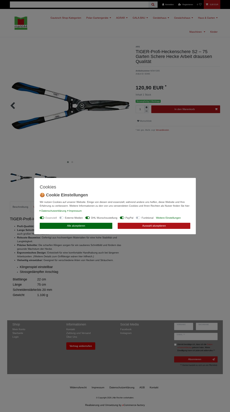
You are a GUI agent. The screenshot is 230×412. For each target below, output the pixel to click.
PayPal (129, 217)
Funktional (147, 217)
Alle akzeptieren (76, 225)
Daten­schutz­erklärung (53, 210)
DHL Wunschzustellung (104, 217)
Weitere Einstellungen (168, 217)
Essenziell (51, 217)
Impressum (75, 210)
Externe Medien (74, 217)
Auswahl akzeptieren (154, 225)
